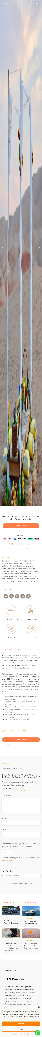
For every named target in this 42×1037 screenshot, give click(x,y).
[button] (39, 1007)
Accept (21, 1024)
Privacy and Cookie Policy (21, 1034)
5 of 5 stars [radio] (25, 790)
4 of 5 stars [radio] (22, 790)
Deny (21, 1029)
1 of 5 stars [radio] (13, 790)
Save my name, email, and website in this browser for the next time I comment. (19, 845)
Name (4, 818)
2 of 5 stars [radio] (16, 790)
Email (4, 829)
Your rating (6, 789)
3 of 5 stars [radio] (19, 790)
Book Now (21, 526)
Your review (7, 796)
